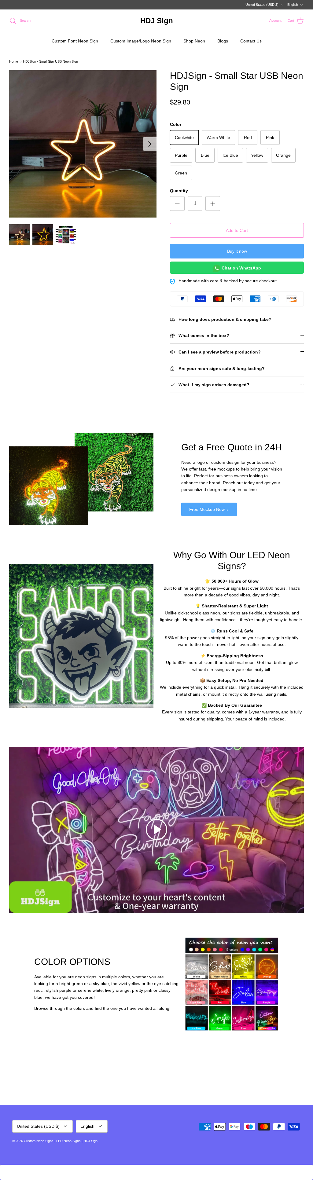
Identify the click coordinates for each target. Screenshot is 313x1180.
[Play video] (156, 829)
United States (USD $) (261, 4)
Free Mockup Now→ (209, 509)
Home (13, 62)
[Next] (149, 144)
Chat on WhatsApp (240, 268)
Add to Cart (237, 230)
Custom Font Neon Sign (75, 40)
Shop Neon (194, 40)
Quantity (179, 190)
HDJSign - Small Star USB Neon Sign (50, 62)
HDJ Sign (90, 1141)
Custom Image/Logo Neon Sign (140, 40)
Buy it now (237, 251)
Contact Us (251, 40)
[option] (82, 144)
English (292, 4)
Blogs (222, 40)
